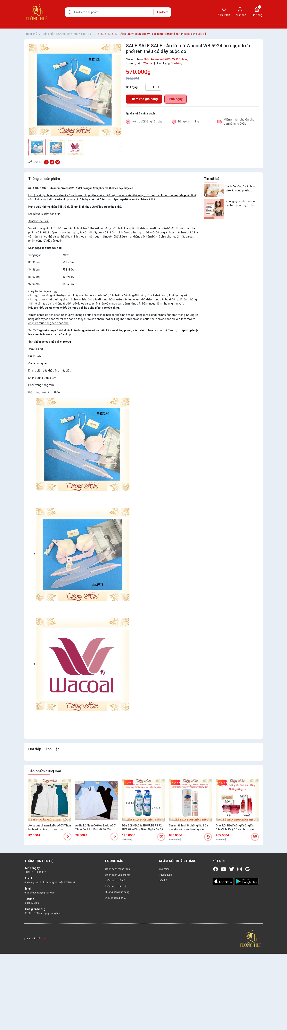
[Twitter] (231, 869)
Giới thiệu (164, 868)
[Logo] (250, 938)
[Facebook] (215, 869)
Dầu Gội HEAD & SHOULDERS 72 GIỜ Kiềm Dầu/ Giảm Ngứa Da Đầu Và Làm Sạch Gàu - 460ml (143, 827)
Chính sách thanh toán (117, 868)
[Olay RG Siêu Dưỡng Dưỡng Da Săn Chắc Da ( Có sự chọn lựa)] (237, 800)
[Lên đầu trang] (280, 1018)
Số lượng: (132, 87)
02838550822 (31, 902)
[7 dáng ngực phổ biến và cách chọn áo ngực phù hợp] (214, 209)
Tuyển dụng (165, 874)
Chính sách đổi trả (115, 880)
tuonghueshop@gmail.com (39, 892)
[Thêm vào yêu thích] (118, 132)
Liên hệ (163, 880)
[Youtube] (223, 869)
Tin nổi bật (212, 179)
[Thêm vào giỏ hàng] (208, 836)
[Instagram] (239, 869)
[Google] (247, 869)
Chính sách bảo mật (116, 886)
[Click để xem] (75, 90)
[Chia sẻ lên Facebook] (46, 161)
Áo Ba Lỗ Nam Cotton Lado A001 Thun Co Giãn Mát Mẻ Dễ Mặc (96, 827)
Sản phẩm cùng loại (44, 771)
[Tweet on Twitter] (57, 161)
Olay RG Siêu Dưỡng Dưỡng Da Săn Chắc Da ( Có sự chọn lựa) (235, 827)
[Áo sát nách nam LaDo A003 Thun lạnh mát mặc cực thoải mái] (49, 800)
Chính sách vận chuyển (117, 874)
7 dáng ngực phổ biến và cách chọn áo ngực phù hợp (241, 203)
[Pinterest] (52, 161)
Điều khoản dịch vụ (115, 897)
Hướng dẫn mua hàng (117, 892)
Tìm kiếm (162, 12)
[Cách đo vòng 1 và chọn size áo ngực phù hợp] (214, 190)
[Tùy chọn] (67, 836)
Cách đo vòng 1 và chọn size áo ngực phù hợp (240, 188)
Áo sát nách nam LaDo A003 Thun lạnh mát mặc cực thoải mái (49, 827)
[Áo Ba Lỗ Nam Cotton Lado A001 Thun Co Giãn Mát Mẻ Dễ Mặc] (96, 800)
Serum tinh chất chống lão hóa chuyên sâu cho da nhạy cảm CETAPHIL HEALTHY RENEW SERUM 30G (188, 827)
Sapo (44, 938)
